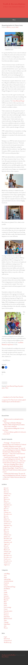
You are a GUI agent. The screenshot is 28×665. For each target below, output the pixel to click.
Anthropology (7, 579)
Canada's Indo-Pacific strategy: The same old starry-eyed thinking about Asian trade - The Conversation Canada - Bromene (14, 459)
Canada (6, 585)
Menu (14, 20)
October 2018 (7, 540)
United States (7, 624)
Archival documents (8, 581)
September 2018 (8, 542)
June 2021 (6, 508)
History (5, 594)
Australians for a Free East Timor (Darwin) (13, 397)
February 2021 (7, 512)
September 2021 (8, 505)
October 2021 (7, 503)
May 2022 (6, 501)
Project (5, 609)
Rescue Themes (5, 657)
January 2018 (7, 553)
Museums (6, 600)
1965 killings (7, 573)
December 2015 (8, 561)
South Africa (7, 617)
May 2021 (6, 510)
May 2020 (6, 518)
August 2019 (7, 527)
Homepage (6, 443)
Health (5, 592)
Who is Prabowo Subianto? (10, 426)
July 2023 (6, 497)
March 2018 (7, 550)
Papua (5, 603)
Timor (6, 388)
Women (6, 628)
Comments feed (7, 640)
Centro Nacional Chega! (18, 101)
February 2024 (7, 493)
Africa (5, 577)
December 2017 (8, 555)
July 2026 (6, 488)
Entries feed (7, 639)
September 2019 (8, 525)
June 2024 (6, 492)
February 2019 (7, 535)
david (17, 27)
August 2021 (7, 507)
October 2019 (7, 523)
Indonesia (6, 596)
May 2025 (6, 490)
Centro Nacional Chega (12, 386)
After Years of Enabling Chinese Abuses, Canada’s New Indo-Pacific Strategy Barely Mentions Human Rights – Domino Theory (13, 466)
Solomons (6, 615)
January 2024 (7, 495)
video (5, 626)
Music (5, 602)
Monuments (7, 598)
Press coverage (7, 607)
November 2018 (8, 538)
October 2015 (7, 563)
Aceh (5, 575)
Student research (8, 618)
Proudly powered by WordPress (9, 655)
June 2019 (6, 529)
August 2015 (7, 565)
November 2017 (8, 557)
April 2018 (6, 548)
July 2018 (6, 546)
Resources (6, 613)
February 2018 (7, 551)
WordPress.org (7, 642)
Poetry (5, 605)
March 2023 (7, 499)
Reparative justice (8, 611)
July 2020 (6, 516)
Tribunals (6, 622)
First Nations (7, 588)
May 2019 (6, 531)
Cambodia (6, 583)
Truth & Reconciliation (14, 4)
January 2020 (7, 520)
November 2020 (8, 514)
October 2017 (7, 559)
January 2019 (7, 536)
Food (5, 590)
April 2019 (6, 533)
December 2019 (8, 522)
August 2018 (7, 544)
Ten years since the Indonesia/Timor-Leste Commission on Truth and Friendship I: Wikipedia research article (14, 444)
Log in (5, 637)
